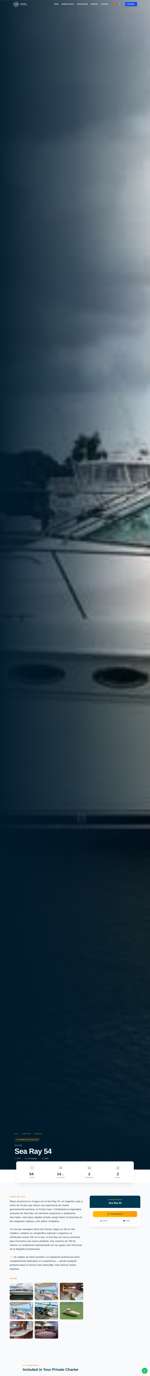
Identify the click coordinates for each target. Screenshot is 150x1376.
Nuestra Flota (82, 4)
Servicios (104, 4)
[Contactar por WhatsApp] (145, 1371)
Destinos (94, 4)
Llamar (104, 1221)
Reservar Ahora (117, 1214)
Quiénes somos (68, 4)
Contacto (131, 4)
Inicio (56, 4)
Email (128, 1221)
